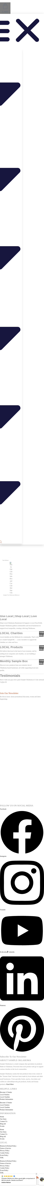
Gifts (33, 600)
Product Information (6, 1099)
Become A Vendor (6, 1092)
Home (2, 1117)
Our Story (3, 1119)
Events (2, 1126)
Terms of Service (5, 1148)
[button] (2, 683)
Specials (22, 611)
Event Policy (4, 1155)
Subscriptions (11, 605)
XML (2, 1157)
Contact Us (3, 1121)
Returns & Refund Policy (8, 1146)
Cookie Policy (4, 1153)
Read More (10, 1084)
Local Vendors (4, 1094)
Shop (11, 600)
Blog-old (3, 1124)
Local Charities (5, 1097)
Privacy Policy (4, 1150)
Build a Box (33, 605)
